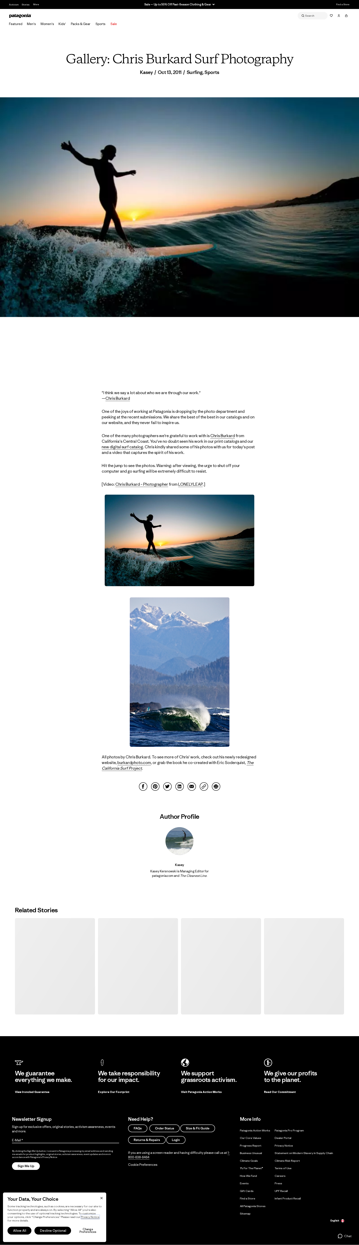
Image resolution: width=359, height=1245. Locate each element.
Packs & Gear (80, 24)
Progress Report (250, 1145)
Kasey (146, 72)
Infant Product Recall (288, 1198)
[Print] (216, 786)
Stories (26, 4)
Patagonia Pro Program (289, 1130)
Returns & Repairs (147, 1140)
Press (278, 1183)
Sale (114, 24)
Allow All (19, 1231)
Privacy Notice (284, 1145)
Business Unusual (251, 1153)
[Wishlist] (331, 15)
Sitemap (245, 1213)
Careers (280, 1176)
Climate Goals (249, 1160)
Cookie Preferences (142, 1165)
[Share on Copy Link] (204, 786)
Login (176, 1140)
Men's (31, 24)
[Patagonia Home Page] (20, 15)
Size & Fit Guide (197, 1128)
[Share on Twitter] (167, 786)
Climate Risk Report (287, 1160)
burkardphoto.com (134, 762)
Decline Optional (53, 1231)
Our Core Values (250, 1138)
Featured (15, 24)
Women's (47, 24)
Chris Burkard (117, 398)
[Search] (313, 15)
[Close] (101, 1198)
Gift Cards (247, 1191)
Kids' (62, 24)
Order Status (164, 1128)
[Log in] (339, 15)
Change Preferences (87, 1230)
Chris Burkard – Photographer (141, 484)
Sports (100, 24)
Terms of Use (283, 1168)
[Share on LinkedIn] (179, 786)
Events (244, 1183)
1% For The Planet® (251, 1168)
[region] (54, 1217)
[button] (344, 1236)
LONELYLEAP (190, 484)
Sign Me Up (26, 1166)
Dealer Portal (283, 1138)
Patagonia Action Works (255, 1130)
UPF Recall (281, 1191)
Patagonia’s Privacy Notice (43, 1157)
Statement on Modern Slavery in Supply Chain (304, 1153)
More (36, 4)
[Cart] (346, 15)
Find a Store (342, 4)
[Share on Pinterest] (155, 786)
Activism (14, 4)
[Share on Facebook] (143, 786)
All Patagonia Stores (253, 1206)
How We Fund (248, 1176)
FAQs (138, 1128)
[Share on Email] (192, 786)
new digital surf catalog (122, 446)
